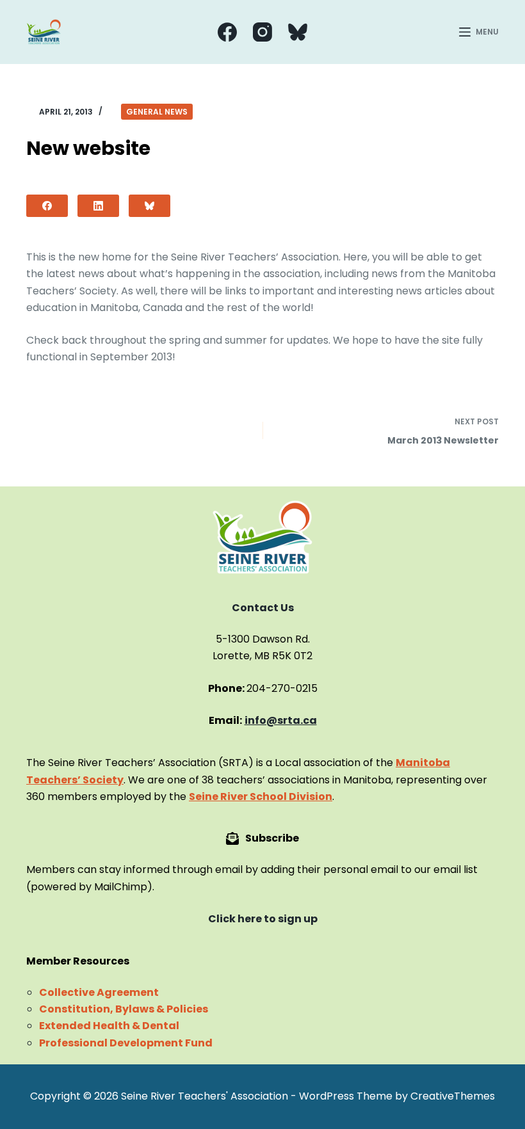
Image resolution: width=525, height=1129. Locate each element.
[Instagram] (262, 32)
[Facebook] (227, 32)
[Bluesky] (297, 32)
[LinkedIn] (98, 206)
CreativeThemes (452, 1096)
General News (157, 111)
